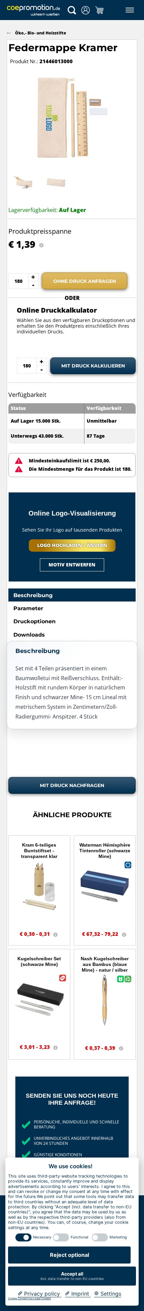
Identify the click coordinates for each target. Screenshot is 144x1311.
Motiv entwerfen (72, 564)
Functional (79, 1237)
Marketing (118, 1237)
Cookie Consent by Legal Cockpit (29, 1298)
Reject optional (69, 1254)
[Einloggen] (85, 10)
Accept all (72, 1276)
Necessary (42, 1237)
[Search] (72, 10)
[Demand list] (99, 10)
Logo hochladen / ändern (72, 545)
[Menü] (128, 10)
